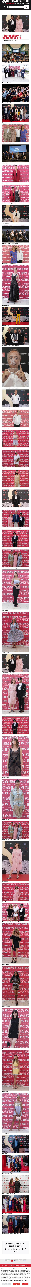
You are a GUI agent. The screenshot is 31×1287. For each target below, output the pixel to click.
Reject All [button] (25, 1284)
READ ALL (27, 1280)
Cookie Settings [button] (6, 1284)
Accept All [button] (16, 1284)
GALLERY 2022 (15, 40)
